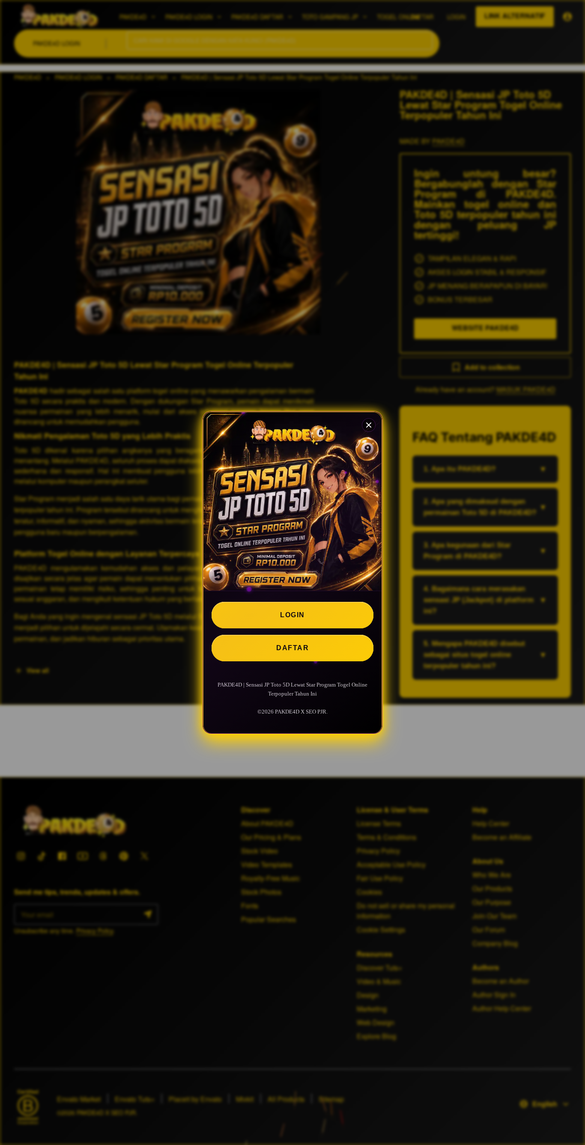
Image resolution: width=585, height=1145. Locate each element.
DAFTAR (292, 647)
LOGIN (292, 615)
